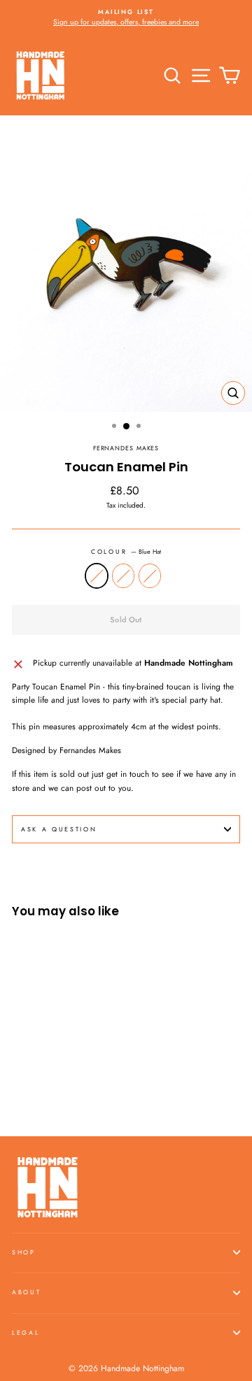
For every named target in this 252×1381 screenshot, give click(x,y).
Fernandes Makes (126, 447)
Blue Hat (96, 575)
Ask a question (59, 828)
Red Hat (123, 575)
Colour (126, 551)
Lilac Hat (149, 575)
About (26, 1291)
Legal (25, 1332)
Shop (24, 1252)
